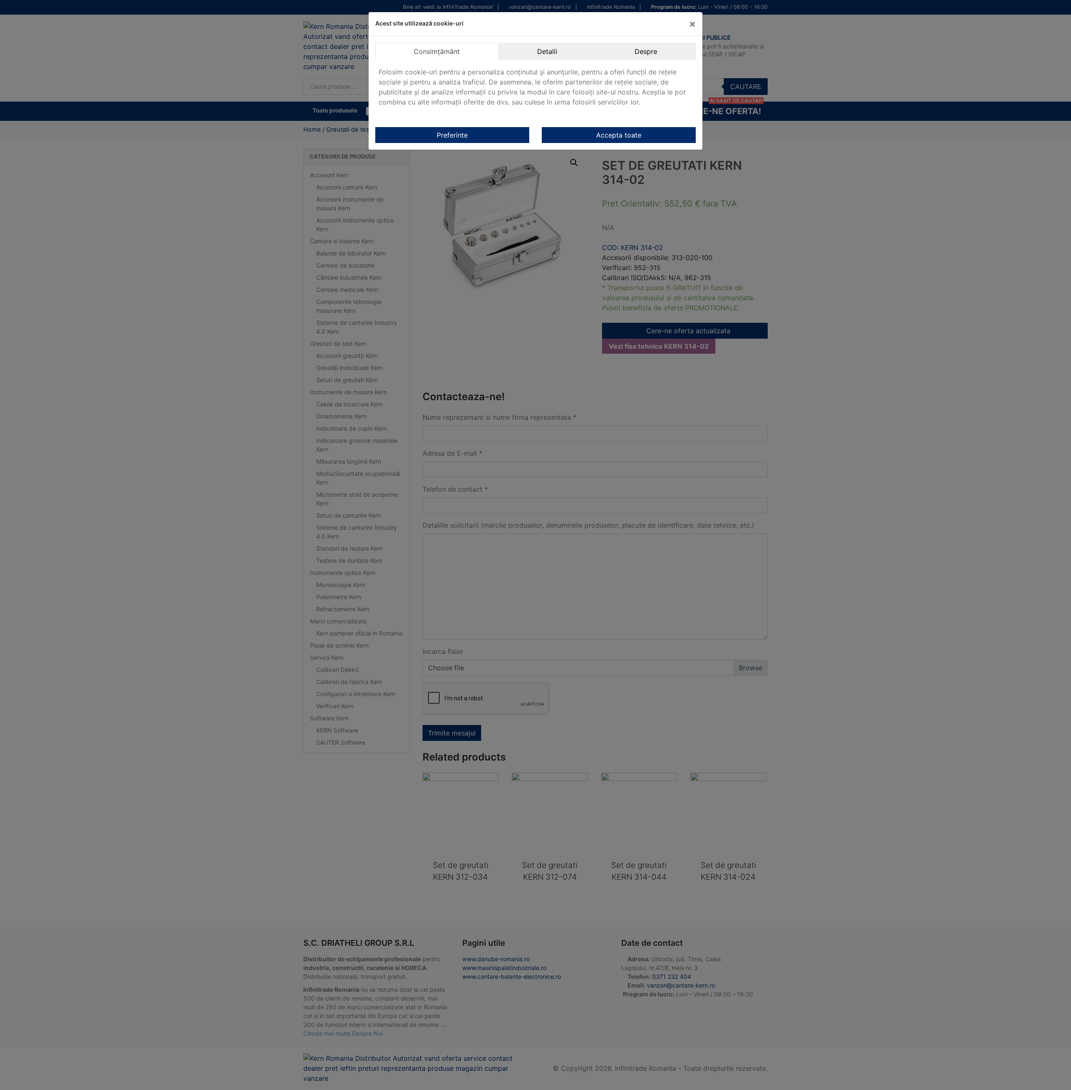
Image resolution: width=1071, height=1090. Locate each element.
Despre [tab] (646, 51)
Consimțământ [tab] (437, 51)
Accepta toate (618, 135)
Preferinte (452, 135)
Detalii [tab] (547, 51)
